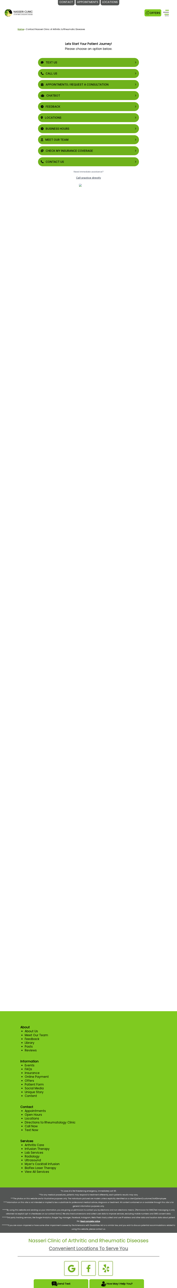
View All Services (37, 1172)
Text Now (31, 1130)
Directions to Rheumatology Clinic (50, 1122)
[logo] (18, 13)
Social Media (34, 1088)
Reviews (31, 1050)
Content (31, 1096)
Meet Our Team (36, 1035)
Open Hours (33, 1115)
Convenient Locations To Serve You (88, 1248)
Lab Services (34, 1153)
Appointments (35, 1111)
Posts (29, 1046)
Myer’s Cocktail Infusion (42, 1164)
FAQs (28, 1069)
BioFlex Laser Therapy (40, 1168)
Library (29, 1043)
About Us (31, 1031)
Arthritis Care (34, 1145)
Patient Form (34, 1084)
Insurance (32, 1073)
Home (21, 29)
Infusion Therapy (37, 1149)
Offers (29, 1081)
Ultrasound (33, 1160)
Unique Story (34, 1092)
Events (29, 1065)
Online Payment (37, 1077)
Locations (32, 1118)
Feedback (32, 1039)
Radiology (32, 1156)
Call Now (31, 1126)
